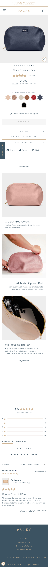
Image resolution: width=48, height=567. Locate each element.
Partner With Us (24, 550)
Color (24, 92)
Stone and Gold (20, 97)
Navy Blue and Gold (40, 97)
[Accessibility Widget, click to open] (3, 564)
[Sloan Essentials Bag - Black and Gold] (12, 395)
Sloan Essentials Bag (20, 483)
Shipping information (24, 137)
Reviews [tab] (7, 441)
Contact (24, 538)
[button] (24, 75)
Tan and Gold (27, 97)
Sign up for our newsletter (23, 557)
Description (24, 131)
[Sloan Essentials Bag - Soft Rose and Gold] (7, 393)
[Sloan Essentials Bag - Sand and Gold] (4, 393)
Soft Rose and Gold (14, 97)
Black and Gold (24, 105)
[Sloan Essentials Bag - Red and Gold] (17, 393)
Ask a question (24, 142)
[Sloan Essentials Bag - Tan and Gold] (14, 393)
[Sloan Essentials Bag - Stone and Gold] (10, 393)
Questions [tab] (21, 441)
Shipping (15, 83)
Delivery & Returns (24, 546)
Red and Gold (33, 97)
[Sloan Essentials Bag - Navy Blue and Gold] (9, 395)
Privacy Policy (24, 542)
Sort (23, 465)
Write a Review (29, 455)
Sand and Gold (8, 97)
